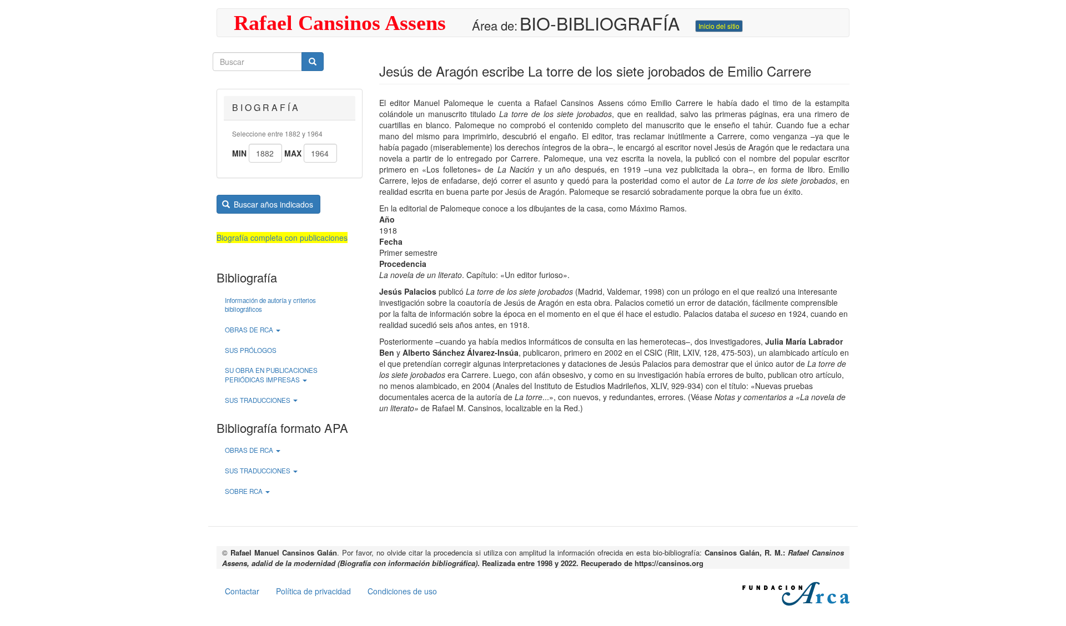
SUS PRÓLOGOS (250, 350)
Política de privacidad (313, 591)
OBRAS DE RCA (250, 329)
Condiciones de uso (402, 591)
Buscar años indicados (272, 204)
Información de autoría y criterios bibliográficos (270, 305)
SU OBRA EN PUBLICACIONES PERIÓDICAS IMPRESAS (271, 375)
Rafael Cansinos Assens (340, 22)
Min (239, 153)
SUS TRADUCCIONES (258, 400)
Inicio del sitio (719, 26)
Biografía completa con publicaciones (282, 237)
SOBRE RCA (244, 491)
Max (292, 153)
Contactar (242, 591)
